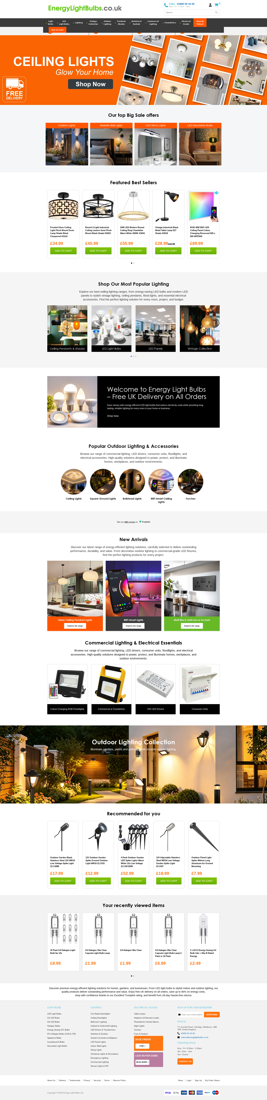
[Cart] (216, 5)
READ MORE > (142, 1062)
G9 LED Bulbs (53, 1022)
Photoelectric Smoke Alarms (146, 1022)
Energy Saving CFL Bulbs (58, 1030)
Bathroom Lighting (99, 1022)
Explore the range (75, 626)
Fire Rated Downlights (100, 1014)
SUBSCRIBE (211, 1014)
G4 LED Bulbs (53, 1018)
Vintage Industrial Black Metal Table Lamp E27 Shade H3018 (166, 230)
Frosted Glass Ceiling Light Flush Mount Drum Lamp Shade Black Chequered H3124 (62, 231)
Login (188, 1080)
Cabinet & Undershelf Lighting (104, 1026)
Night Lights (139, 1026)
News (180, 1080)
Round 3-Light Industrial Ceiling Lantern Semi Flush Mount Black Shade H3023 (98, 230)
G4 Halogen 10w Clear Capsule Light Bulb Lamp (97, 951)
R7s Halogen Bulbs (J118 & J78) (61, 1034)
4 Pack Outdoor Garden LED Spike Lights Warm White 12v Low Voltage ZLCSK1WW (132, 861)
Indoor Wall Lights (98, 1046)
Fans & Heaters (141, 1034)
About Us (51, 1080)
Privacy (87, 1080)
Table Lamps (139, 1014)
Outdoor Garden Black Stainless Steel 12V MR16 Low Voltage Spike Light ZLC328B (62, 861)
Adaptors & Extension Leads (146, 1018)
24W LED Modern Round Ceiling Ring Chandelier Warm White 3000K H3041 (132, 230)
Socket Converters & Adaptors (104, 1038)
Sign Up (198, 1080)
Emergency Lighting (99, 1058)
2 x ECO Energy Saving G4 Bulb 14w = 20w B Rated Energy (203, 953)
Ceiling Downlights (99, 1018)
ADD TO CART (63, 250)
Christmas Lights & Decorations (104, 1054)
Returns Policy (119, 1080)
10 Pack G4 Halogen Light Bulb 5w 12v (62, 951)
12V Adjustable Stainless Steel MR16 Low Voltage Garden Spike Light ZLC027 (168, 861)
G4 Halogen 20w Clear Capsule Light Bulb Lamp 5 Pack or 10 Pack (168, 953)
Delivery (62, 1080)
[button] (131, 263)
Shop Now (113, 416)
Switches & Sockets (99, 1034)
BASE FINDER (143, 1039)
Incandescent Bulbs (56, 1042)
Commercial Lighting (100, 1062)
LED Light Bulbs (54, 1014)
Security (97, 1080)
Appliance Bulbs (54, 1038)
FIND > (142, 1046)
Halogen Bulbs (53, 1026)
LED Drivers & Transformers (103, 1030)
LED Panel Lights (98, 1042)
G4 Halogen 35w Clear (131, 950)
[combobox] (192, 12)
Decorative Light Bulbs (57, 1046)
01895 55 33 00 (188, 1033)
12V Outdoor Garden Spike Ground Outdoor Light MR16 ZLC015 (97, 860)
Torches (137, 1030)
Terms (107, 1080)
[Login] (210, 5)
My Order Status (212, 1080)
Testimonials (74, 1080)
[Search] (216, 12)
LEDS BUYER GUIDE (146, 1056)
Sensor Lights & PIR (99, 1066)
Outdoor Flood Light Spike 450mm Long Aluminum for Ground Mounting (202, 861)
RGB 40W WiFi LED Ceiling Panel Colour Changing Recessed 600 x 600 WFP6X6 (202, 231)
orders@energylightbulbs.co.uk (194, 1037)
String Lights (96, 1050)
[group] (67, 328)
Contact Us (185, 1061)
